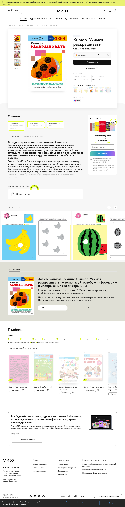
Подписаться (92, 62)
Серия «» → (84, 85)
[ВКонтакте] (35, 496)
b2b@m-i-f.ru (16, 434)
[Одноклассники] (39, 496)
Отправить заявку (27, 439)
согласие (99, 159)
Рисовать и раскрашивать (19, 343)
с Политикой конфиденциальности (77, 502)
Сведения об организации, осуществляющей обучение (99, 465)
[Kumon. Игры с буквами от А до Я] (91, 90)
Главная (12, 26)
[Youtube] (30, 496)
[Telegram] (43, 496)
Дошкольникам (49, 339)
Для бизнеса (71, 18)
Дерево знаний (38, 468)
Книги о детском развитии (68, 339)
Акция (58, 18)
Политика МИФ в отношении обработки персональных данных (103, 169)
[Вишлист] (110, 10)
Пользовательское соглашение (94, 470)
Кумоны (37, 339)
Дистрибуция (63, 471)
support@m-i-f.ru (9, 479)
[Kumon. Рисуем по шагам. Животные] (81, 90)
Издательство (88, 18)
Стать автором (63, 464)
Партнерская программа (67, 468)
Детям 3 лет (14, 339)
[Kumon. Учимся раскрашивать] (75, 90)
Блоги (101, 18)
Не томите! (102, 153)
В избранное (90, 68)
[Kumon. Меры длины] (102, 90)
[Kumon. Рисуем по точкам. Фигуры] (86, 90)
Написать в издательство (52, 307)
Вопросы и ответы (40, 464)
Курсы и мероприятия (41, 18)
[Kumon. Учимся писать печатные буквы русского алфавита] (96, 90)
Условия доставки (39, 471)
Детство (30, 26)
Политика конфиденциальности (94, 473)
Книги (23, 18)
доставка (14, 13)
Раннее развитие (88, 339)
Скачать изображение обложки (82, 308)
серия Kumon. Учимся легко (48, 343)
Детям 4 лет (26, 339)
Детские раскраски (105, 339)
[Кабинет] (104, 10)
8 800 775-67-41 (11, 468)
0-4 (33, 343)
